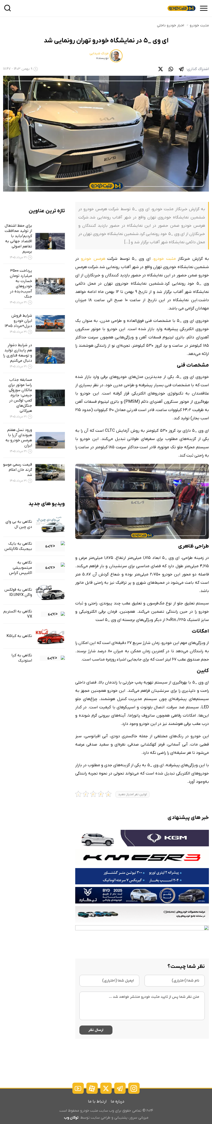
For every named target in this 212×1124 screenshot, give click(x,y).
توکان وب (71, 1117)
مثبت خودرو (199, 25)
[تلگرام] (181, 69)
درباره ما (117, 1101)
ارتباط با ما (97, 1101)
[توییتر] (160, 69)
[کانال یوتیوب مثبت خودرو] (78, 1088)
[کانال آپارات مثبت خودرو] (92, 1088)
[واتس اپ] (171, 69)
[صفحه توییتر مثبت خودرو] (106, 1088)
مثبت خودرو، (164, 258)
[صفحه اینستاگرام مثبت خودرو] (134, 1088)
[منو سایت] (204, 8)
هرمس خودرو (93, 258)
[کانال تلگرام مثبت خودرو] (120, 1088)
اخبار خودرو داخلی (170, 25)
